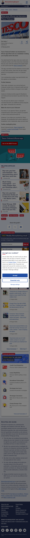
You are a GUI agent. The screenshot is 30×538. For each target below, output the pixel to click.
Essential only (15, 280)
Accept (15, 275)
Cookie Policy (12, 262)
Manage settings (15, 284)
